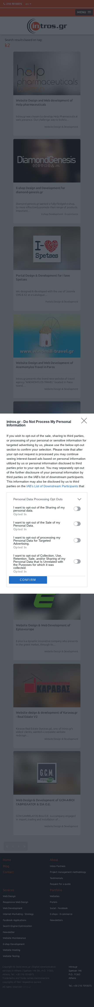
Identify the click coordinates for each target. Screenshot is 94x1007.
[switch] (77, 509)
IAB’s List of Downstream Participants (52, 486)
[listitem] (47, 499)
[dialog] (47, 504)
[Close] (85, 422)
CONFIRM (28, 579)
